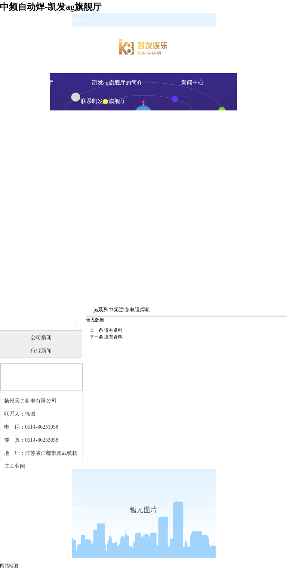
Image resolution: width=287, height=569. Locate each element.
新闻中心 (41, 317)
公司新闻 (41, 337)
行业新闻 (41, 351)
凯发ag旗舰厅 (36, 82)
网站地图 (9, 565)
